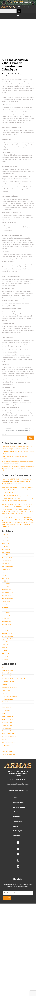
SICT (3, 748)
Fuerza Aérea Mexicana (9, 696)
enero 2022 (5, 659)
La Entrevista (6, 710)
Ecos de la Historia (8, 682)
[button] (18, 15)
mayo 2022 (5, 647)
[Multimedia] (22, 817)
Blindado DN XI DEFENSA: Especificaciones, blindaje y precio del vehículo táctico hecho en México (18, 469)
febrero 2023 (6, 630)
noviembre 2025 (7, 561)
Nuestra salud (6, 728)
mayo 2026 (5, 543)
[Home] (22, 798)
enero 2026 (5, 555)
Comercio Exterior (8, 676)
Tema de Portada (7, 751)
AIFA (3, 667)
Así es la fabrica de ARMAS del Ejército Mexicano (18, 487)
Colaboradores (7, 673)
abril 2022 (5, 650)
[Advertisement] (18, 38)
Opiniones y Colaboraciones (11, 731)
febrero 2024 (6, 616)
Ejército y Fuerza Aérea (9, 687)
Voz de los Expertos (8, 754)
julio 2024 (5, 604)
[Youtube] (18, 849)
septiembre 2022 (7, 639)
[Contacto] (22, 826)
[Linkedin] (18, 867)
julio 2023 (5, 627)
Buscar (4, 434)
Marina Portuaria (7, 719)
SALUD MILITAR (7, 745)
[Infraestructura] (22, 812)
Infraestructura (7, 708)
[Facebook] (18, 843)
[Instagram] (18, 855)
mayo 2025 (5, 578)
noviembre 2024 (7, 592)
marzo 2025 (6, 584)
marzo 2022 (6, 653)
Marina (4, 713)
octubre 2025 (6, 563)
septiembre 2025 (7, 566)
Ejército (4, 684)
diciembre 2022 (7, 633)
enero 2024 (5, 618)
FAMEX (4, 693)
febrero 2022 (6, 656)
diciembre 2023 (7, 621)
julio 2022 (5, 642)
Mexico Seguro (7, 722)
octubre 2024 (6, 595)
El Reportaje (6, 690)
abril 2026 (5, 546)
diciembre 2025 (7, 558)
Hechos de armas (7, 705)
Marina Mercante (7, 716)
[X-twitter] (18, 861)
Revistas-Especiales (8, 742)
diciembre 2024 (7, 590)
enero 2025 (5, 587)
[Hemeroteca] (22, 836)
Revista (4, 739)
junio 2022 (5, 645)
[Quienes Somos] (22, 821)
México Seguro (7, 725)
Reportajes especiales (9, 737)
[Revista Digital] (22, 831)
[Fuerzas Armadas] (22, 802)
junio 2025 (5, 575)
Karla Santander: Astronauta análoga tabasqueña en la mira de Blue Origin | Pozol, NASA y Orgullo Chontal (17, 520)
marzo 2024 (6, 613)
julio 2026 (5, 537)
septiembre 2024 (7, 598)
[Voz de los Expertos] (22, 807)
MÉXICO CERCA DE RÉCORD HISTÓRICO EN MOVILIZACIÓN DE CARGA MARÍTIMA (18, 524)
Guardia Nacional (7, 702)
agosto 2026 (6, 534)
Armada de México (8, 670)
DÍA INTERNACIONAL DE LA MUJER (14, 679)
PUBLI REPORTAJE (8, 734)
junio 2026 (5, 540)
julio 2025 (5, 572)
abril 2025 (5, 581)
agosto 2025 (6, 569)
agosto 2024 (6, 601)
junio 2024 (5, 607)
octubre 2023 (6, 624)
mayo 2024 (5, 610)
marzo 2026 (6, 549)
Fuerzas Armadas (7, 699)
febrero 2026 (6, 552)
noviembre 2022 (7, 636)
